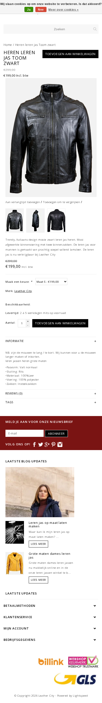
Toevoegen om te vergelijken (61, 202)
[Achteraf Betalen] (50, 661)
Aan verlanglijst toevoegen (22, 202)
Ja (29, 9)
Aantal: (10, 322)
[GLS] (74, 678)
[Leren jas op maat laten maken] (14, 532)
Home (8, 45)
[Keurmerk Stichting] (82, 661)
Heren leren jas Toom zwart (35, 45)
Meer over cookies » (63, 9)
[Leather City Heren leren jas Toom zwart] (51, 137)
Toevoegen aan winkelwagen (70, 54)
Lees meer (38, 544)
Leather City (23, 291)
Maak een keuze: (18, 281)
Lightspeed (80, 695)
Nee (41, 9)
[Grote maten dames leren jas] (14, 563)
